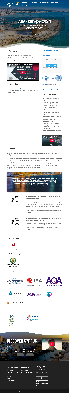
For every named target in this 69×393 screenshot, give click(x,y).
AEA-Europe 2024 (34, 21)
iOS (49, 65)
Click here (58, 67)
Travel (17, 6)
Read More (9, 169)
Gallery (34, 34)
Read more (28, 215)
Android (54, 65)
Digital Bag (46, 55)
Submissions (33, 2)
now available (17, 89)
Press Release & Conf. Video (51, 51)
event (54, 59)
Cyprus (20, 355)
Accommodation (44, 2)
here (46, 84)
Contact (24, 6)
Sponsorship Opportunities (51, 90)
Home (17, 2)
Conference (24, 2)
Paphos (30, 355)
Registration (54, 2)
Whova (56, 69)
